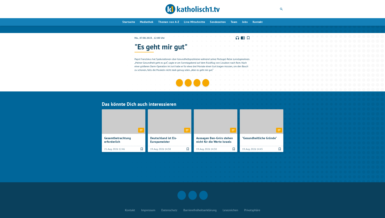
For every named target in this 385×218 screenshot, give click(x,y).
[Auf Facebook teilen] (179, 83)
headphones (237, 38)
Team (234, 22)
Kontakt (258, 22)
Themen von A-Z (168, 22)
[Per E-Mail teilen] (205, 83)
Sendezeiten (218, 22)
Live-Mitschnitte (194, 22)
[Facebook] (105, 9)
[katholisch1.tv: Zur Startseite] (192, 9)
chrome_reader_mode (243, 38)
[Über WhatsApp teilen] (196, 83)
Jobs (245, 22)
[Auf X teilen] (188, 83)
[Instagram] (111, 9)
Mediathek (146, 22)
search (281, 9)
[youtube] (117, 9)
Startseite (128, 22)
